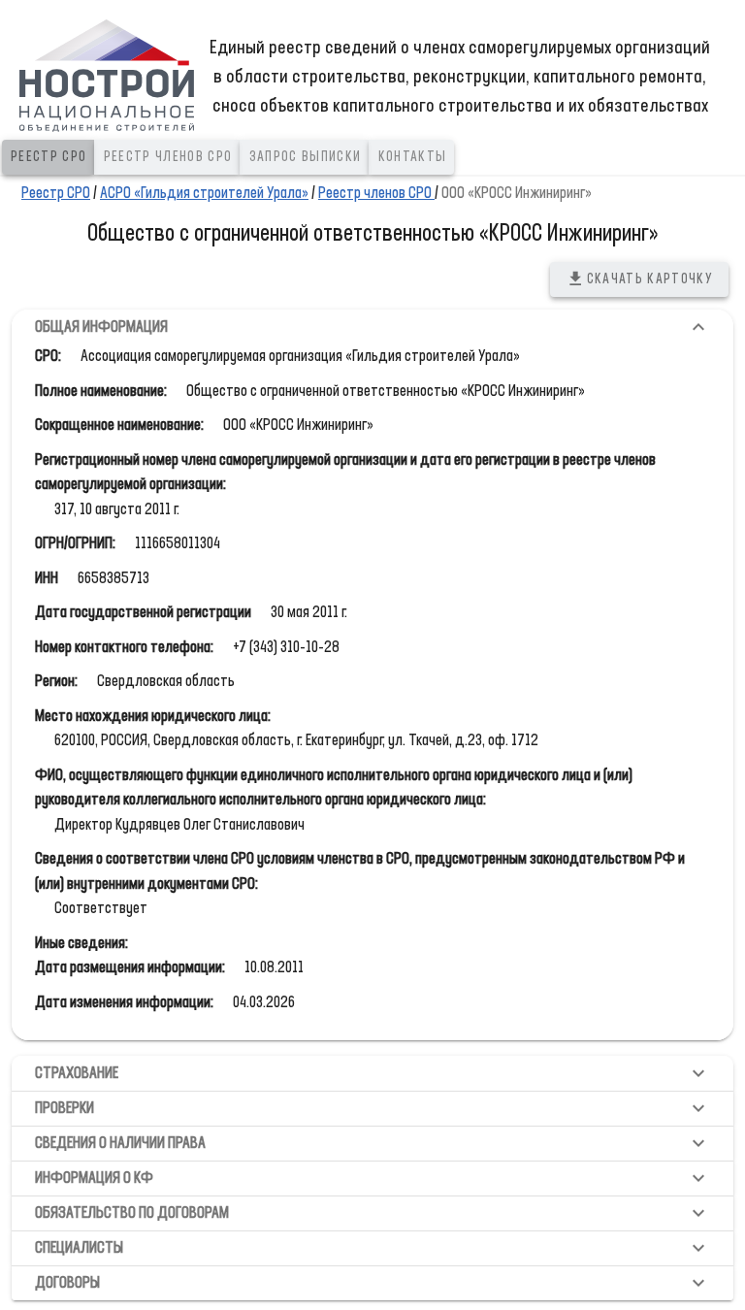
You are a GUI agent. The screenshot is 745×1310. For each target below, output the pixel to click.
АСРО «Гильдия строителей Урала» (204, 193)
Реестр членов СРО (376, 193)
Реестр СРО (55, 193)
